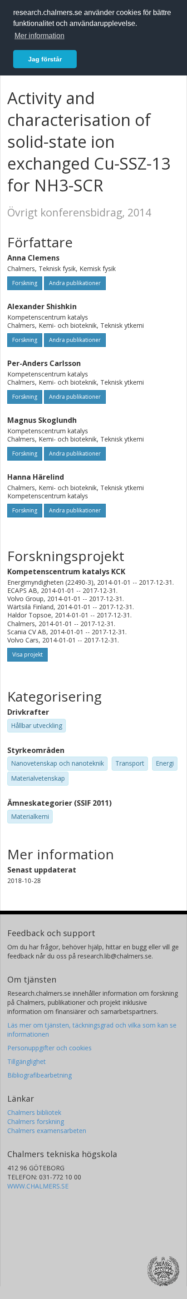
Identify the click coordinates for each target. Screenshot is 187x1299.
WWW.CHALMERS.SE (38, 1186)
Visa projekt (27, 654)
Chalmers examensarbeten (46, 1130)
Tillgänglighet (26, 1061)
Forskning (24, 283)
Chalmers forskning (35, 1121)
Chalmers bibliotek (34, 1112)
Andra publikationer (75, 283)
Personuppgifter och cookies (49, 1047)
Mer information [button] (39, 36)
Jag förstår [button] (45, 59)
